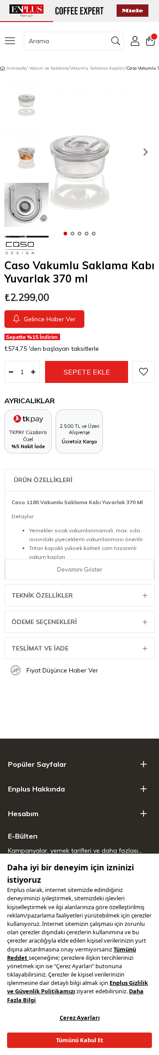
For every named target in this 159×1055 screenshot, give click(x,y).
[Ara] (116, 41)
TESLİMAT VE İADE (39, 648)
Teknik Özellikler (42, 595)
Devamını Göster (79, 569)
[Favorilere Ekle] (143, 372)
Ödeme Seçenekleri (44, 622)
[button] (65, 233)
